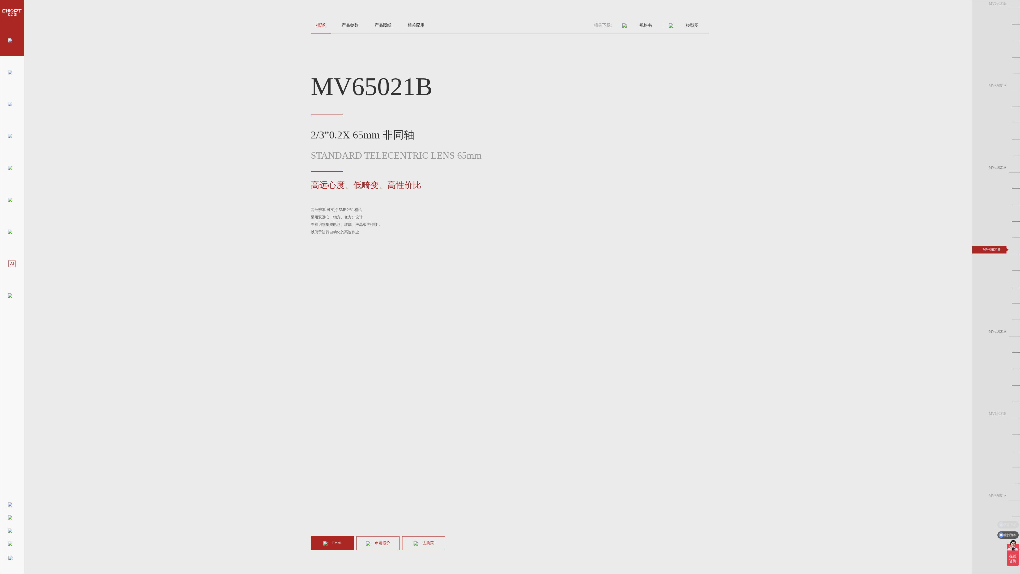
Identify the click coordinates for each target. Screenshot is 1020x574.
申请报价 (382, 543)
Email (336, 543)
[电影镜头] (12, 295)
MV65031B (997, 4)
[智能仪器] (12, 263)
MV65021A (997, 168)
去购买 (428, 543)
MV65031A (997, 332)
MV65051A (997, 86)
